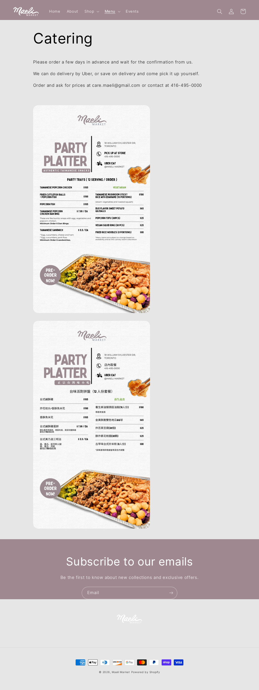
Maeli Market (121, 672)
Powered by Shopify (145, 672)
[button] (91, 11)
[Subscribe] (171, 593)
